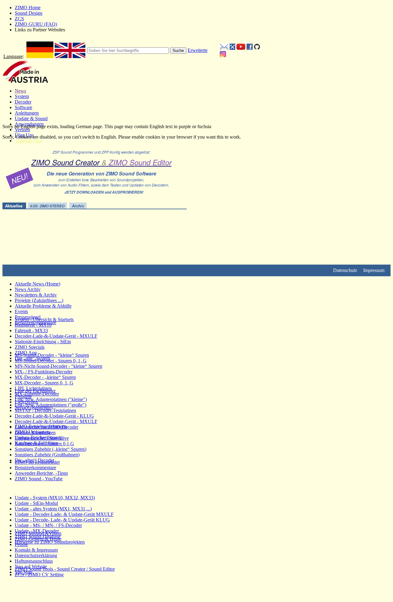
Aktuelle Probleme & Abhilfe (43, 306)
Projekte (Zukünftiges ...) (39, 300)
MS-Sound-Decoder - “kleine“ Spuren (52, 355)
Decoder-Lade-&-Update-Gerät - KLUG (54, 416)
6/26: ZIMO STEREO (47, 206)
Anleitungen (27, 113)
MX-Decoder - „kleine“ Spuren (45, 377)
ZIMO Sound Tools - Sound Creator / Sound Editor (65, 569)
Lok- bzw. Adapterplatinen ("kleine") (51, 399)
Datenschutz (345, 270)
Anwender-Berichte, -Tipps (41, 473)
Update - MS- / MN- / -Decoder (48, 525)
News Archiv (28, 289)
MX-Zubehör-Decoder (37, 393)
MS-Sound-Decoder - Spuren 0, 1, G (51, 360)
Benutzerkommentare (35, 467)
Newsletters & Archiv (36, 294)
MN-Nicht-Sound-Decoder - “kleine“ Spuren (58, 366)
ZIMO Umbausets (32, 432)
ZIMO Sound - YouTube (39, 478)
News (20, 90)
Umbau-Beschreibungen (38, 437)
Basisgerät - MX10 (33, 325)
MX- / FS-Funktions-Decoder (43, 371)
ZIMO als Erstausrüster (37, 462)
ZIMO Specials (30, 347)
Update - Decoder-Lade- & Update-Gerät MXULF (64, 514)
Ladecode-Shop (29, 140)
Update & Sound (31, 118)
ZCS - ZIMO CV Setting (39, 574)
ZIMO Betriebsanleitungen (41, 426)
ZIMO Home (28, 7)
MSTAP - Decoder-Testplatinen (45, 410)
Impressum (373, 270)
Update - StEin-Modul (36, 503)
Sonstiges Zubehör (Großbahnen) (47, 454)
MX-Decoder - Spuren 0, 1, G (44, 382)
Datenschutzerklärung (36, 555)
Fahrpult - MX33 (31, 330)
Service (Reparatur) (34, 407)
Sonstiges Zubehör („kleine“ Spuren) (50, 449)
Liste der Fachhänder (35, 390)
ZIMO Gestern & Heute (38, 538)
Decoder (23, 101)
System (22, 96)
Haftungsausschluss (34, 561)
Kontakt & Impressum (36, 550)
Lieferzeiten (26, 401)
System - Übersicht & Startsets (44, 319)
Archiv (78, 206)
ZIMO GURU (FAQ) (36, 24)
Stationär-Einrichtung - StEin (43, 341)
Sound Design (28, 13)
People (21, 544)
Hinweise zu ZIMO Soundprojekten (50, 542)
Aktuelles (14, 206)
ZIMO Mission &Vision (38, 533)
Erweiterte (198, 50)
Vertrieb (22, 129)
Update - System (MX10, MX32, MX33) (55, 497)
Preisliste (23, 396)
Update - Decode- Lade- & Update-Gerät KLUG (62, 519)
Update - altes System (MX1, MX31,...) (53, 508)
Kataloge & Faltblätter (36, 443)
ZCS (19, 18)
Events (21, 311)
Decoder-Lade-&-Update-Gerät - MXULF (56, 336)
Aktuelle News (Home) (37, 283)
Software (23, 107)
